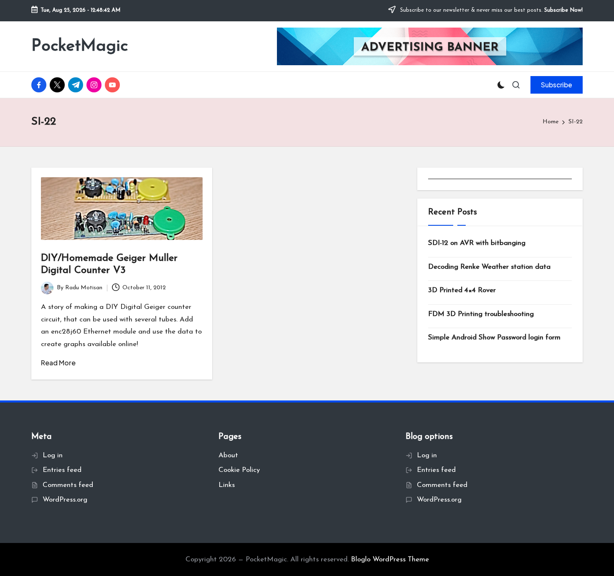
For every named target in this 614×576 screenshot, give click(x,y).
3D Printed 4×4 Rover (462, 290)
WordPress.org (65, 499)
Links (226, 485)
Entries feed (62, 470)
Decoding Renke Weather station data (489, 266)
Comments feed (68, 485)
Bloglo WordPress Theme (390, 559)
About (228, 455)
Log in (53, 455)
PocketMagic (79, 46)
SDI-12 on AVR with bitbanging (476, 243)
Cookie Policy (239, 470)
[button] (556, 85)
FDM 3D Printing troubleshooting (481, 313)
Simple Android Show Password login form (494, 337)
